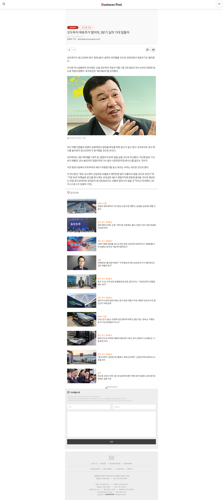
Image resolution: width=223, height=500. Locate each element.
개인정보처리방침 (114, 463)
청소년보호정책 (95, 469)
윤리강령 (103, 463)
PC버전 (111, 458)
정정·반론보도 (107, 469)
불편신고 (130, 469)
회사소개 (94, 463)
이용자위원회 (128, 463)
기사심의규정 (120, 469)
